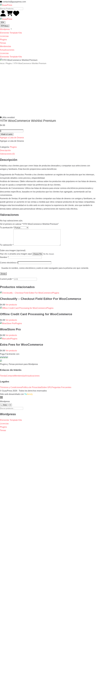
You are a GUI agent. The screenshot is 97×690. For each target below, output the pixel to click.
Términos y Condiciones (11, 387)
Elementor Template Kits (11, 33)
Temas (3, 43)
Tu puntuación (7, 227)
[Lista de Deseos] (16, 16)
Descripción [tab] (5, 150)
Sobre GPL (46, 387)
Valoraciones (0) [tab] (7, 154)
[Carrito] (10, 16)
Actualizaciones (7, 50)
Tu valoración (6, 245)
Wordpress (5, 29)
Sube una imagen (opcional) (12, 250)
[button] (12, 138)
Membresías (5, 46)
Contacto (10, 376)
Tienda (3, 376)
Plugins (3, 40)
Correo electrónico (9, 263)
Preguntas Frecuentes (61, 387)
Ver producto (11, 305)
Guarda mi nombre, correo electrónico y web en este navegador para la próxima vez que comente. (45, 268)
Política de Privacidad (31, 387)
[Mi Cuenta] (3, 16)
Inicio (2, 63)
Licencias (4, 36)
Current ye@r (6, 279)
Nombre (4, 257)
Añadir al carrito (7, 134)
